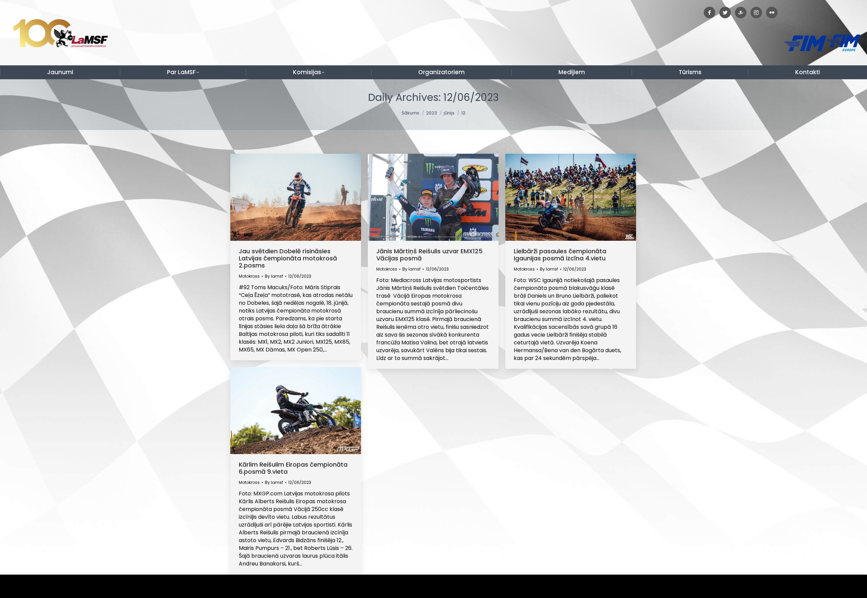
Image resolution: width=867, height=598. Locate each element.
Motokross (249, 276)
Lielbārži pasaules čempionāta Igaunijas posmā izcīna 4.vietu (560, 254)
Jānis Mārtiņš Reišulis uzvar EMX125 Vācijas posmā (429, 254)
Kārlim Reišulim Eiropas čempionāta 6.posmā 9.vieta (293, 468)
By (274, 276)
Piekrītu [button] (846, 586)
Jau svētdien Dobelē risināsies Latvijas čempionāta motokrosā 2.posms (288, 258)
